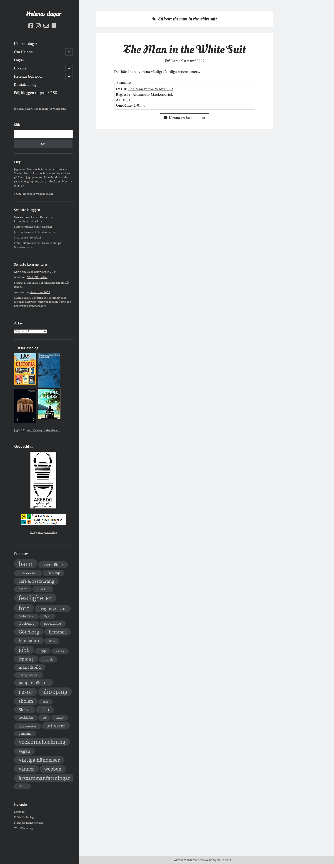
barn (26, 564)
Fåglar (19, 60)
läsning (60, 651)
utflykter (55, 726)
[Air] (25, 422)
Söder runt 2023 (40, 292)
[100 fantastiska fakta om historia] (25, 383)
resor (26, 691)
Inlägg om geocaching (43, 532)
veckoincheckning (42, 742)
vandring (25, 733)
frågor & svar (52, 608)
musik (48, 659)
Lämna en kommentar (187, 117)
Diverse (20, 68)
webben (52, 769)
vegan (24, 751)
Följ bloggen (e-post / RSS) (36, 93)
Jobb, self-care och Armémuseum (34, 232)
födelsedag (26, 623)
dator (23, 589)
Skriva (25, 709)
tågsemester (28, 726)
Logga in (19, 811)
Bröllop (53, 573)
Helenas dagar (43, 14)
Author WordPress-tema (189, 860)
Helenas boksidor (28, 76)
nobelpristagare (29, 675)
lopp (43, 651)
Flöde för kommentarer (28, 822)
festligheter (35, 597)
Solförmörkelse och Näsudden (33, 226)
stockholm (26, 717)
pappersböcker (33, 682)
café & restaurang (36, 581)
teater (60, 717)
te (44, 717)
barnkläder (52, 564)
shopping (54, 691)
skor (45, 701)
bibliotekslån (28, 573)
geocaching (52, 623)
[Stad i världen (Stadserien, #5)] (49, 386)
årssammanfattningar (44, 778)
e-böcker (43, 589)
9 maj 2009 (195, 61)
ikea (52, 641)
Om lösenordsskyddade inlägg (34, 193)
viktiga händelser (39, 760)
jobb (24, 649)
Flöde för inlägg (24, 817)
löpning (26, 658)
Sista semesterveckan (27, 237)
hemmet (57, 632)
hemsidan (29, 640)
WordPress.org (23, 828)
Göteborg (29, 632)
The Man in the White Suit (185, 49)
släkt (45, 709)
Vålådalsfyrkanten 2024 (42, 271)
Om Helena (23, 52)
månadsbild (30, 667)
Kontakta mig (25, 84)
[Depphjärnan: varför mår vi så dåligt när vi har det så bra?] (49, 418)
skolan (26, 701)
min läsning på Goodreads (43, 430)
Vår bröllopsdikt (37, 277)
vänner (26, 769)
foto (24, 607)
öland (22, 786)
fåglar (47, 616)
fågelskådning (26, 616)
